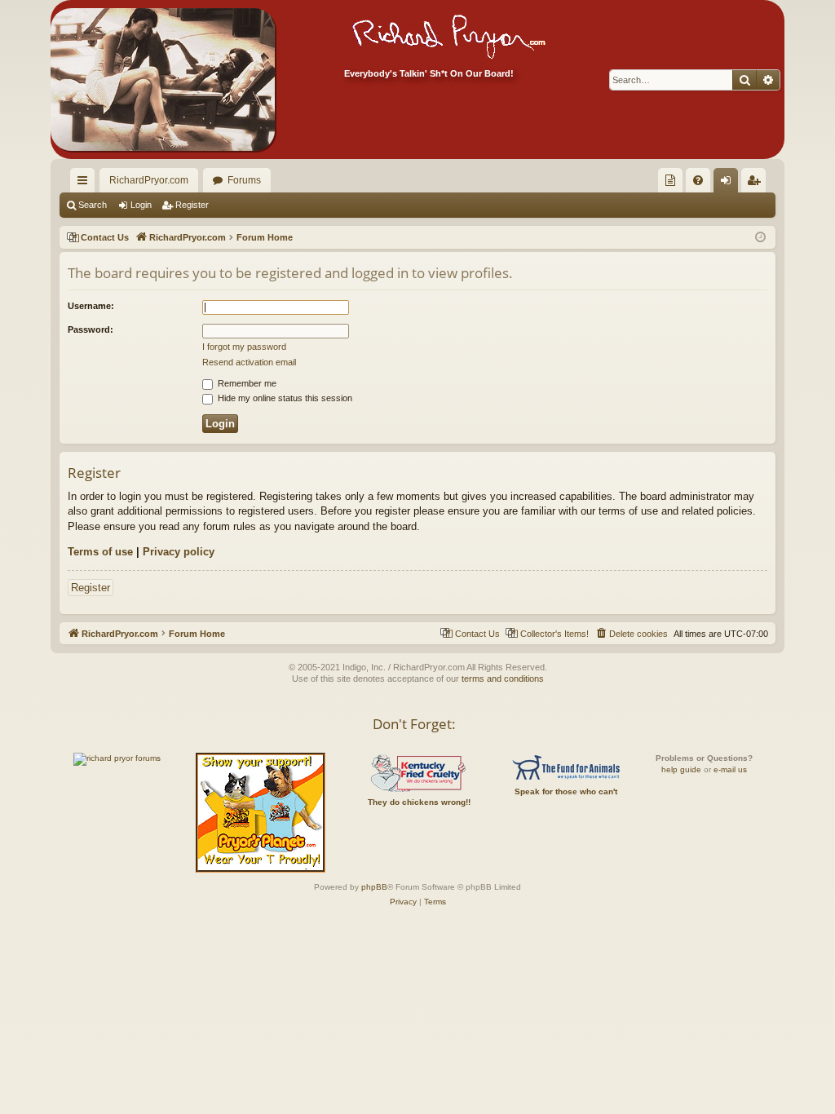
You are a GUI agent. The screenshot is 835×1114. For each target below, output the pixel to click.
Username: (91, 306)
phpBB (374, 886)
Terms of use (100, 552)
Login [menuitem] (729, 183)
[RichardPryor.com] (163, 79)
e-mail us (730, 769)
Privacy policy (178, 552)
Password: (90, 329)
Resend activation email (249, 362)
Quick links (86, 183)
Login (141, 205)
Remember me (245, 383)
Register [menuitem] (757, 183)
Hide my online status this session (283, 398)
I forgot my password (244, 346)
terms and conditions (503, 678)
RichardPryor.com (148, 180)
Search (92, 205)
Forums (244, 180)
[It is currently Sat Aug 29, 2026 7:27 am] (760, 237)
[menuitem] (670, 180)
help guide (681, 769)
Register (192, 205)
